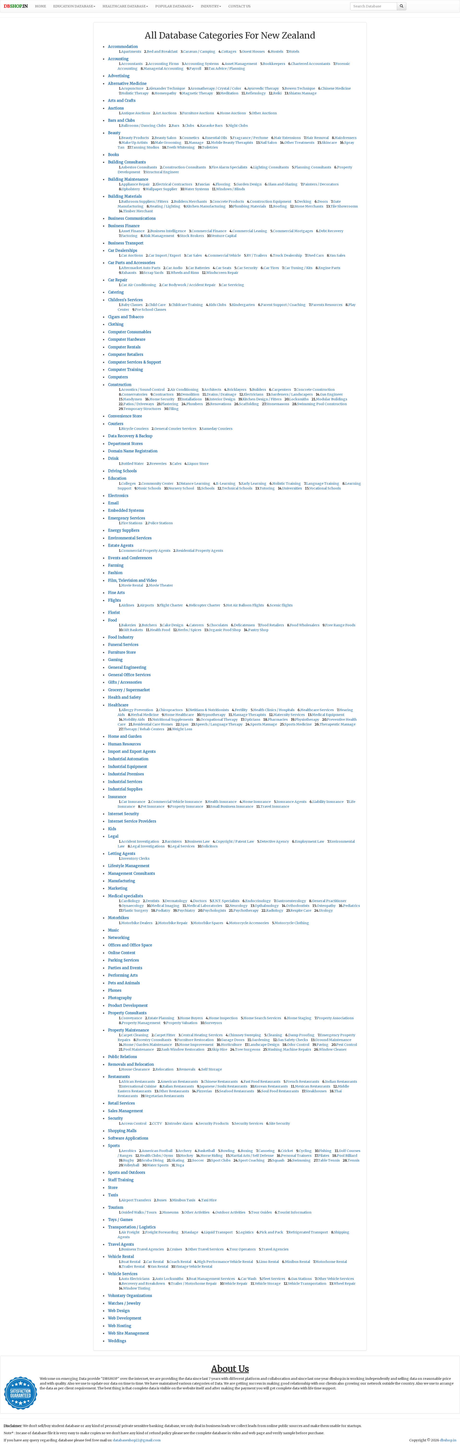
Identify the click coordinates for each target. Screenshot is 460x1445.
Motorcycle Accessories (249, 923)
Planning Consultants (312, 167)
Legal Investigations (148, 846)
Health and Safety (124, 697)
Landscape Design (263, 1044)
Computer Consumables (129, 332)
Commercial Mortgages (293, 231)
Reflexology (256, 93)
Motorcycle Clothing (292, 923)
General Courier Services (175, 428)
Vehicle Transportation (307, 1283)
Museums (170, 1212)
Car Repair (117, 280)
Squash (278, 1160)
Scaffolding (249, 404)
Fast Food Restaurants (262, 1081)
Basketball (206, 1151)
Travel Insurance (274, 806)
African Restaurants (138, 1081)
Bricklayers (236, 389)
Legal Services (182, 846)
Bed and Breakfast (162, 51)
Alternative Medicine (127, 83)
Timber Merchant (138, 211)
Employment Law (309, 841)
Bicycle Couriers (135, 428)
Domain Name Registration (132, 451)
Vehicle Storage (268, 1283)
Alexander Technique (167, 88)
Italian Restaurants (178, 1086)
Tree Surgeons (247, 1049)
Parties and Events (125, 968)
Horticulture (231, 1044)
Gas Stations (301, 1279)
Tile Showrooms (344, 206)
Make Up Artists (134, 142)
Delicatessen (244, 625)
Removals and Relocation (131, 1064)
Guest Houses (253, 51)
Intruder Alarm (180, 1123)
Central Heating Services (202, 1035)
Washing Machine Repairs (289, 1049)
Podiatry (163, 910)
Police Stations (160, 523)
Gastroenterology (291, 901)
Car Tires (271, 268)
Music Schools (149, 488)
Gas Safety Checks (292, 1040)
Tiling (174, 409)
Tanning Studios (145, 147)
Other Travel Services (206, 1249)
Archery (185, 1151)
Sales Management (125, 1111)
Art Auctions (166, 113)
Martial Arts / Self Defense (252, 1155)
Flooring (223, 184)
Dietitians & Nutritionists (208, 710)
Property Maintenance (128, 1030)
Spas (184, 724)
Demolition (190, 394)
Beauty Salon (165, 138)
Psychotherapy (246, 910)
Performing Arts (123, 975)
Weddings (117, 1341)
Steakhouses (316, 1091)
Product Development (128, 1005)
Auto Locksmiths (169, 1279)
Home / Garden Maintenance (147, 1044)
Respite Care (300, 910)
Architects (212, 389)
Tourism (115, 1207)
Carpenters (281, 389)
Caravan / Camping (199, 51)
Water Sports (157, 1165)
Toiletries (210, 147)
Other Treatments (299, 142)
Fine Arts (116, 592)
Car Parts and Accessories (131, 262)
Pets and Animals (124, 983)
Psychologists (214, 910)
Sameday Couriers (217, 428)
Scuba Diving (153, 1160)
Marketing (117, 888)
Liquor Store (197, 463)
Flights (114, 600)
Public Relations (122, 1056)
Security (115, 1118)
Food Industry (120, 637)
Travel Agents (121, 1244)
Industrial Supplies (125, 789)
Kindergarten (243, 305)
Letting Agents (121, 853)
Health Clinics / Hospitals (273, 710)
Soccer (198, 1160)
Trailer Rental (133, 1266)
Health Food (160, 630)
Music (113, 930)
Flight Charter (171, 605)
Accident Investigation (140, 841)
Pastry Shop (258, 630)
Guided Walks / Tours (138, 1212)
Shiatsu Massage (302, 93)
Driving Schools (122, 471)
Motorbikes (118, 917)
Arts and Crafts (122, 100)
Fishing (325, 1151)
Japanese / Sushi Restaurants (223, 1086)
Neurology (238, 906)
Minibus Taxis (183, 1200)
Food (112, 620)
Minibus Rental (297, 1262)
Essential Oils (216, 138)
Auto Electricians (135, 1279)
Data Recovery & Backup (130, 436)
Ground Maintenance (333, 1040)
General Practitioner (329, 901)
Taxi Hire (209, 1200)
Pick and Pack (271, 1232)
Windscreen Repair (222, 273)
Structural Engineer (162, 172)
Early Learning (253, 483)
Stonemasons (277, 404)
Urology (326, 910)
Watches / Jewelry (124, 1303)
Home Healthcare (179, 715)
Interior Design (222, 399)
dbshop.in (448, 1440)
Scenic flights (281, 605)
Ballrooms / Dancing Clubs (143, 125)
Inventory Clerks (135, 858)
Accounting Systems (201, 64)
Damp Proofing (301, 1035)
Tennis (353, 1160)
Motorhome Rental (331, 1262)
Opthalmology (267, 906)
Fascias (204, 184)
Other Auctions (264, 113)
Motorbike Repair (173, 923)
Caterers (196, 625)
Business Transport (126, 243)
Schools (207, 488)
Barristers (173, 841)
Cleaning (274, 1035)
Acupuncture (132, 88)
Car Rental (155, 1262)
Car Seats (223, 268)
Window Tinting (136, 1288)
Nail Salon (268, 142)
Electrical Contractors (173, 184)
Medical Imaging (165, 906)
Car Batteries (199, 268)
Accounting (118, 59)
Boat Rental (130, 1262)
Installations (191, 399)
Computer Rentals (124, 347)
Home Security (162, 399)
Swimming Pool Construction (322, 404)
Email (113, 503)
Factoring (129, 236)
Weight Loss (182, 729)
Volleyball (131, 1165)
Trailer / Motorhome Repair (194, 1283)
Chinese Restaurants (220, 1081)
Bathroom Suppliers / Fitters (144, 201)
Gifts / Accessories (125, 682)
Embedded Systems (126, 510)
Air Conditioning (184, 389)
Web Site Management (128, 1333)
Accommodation (123, 46)
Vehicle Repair (235, 1283)
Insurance (117, 796)
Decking (304, 201)
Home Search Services (262, 1018)
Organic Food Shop (224, 630)
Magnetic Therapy (197, 93)
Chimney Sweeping (245, 1035)
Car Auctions (132, 255)
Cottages (228, 51)
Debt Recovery (331, 231)
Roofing (280, 206)
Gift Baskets (133, 630)
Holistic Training (286, 483)
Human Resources (124, 744)
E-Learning (226, 483)
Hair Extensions (287, 138)
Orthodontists (297, 906)
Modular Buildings (331, 399)
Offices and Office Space (130, 945)
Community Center (157, 483)
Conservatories (134, 394)
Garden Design (249, 184)
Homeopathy (165, 93)
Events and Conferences (130, 558)
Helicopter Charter (204, 605)
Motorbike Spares (208, 923)
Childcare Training (187, 305)
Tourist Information (294, 1212)
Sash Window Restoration (182, 1049)
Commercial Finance (208, 231)
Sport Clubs (220, 1160)
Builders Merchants (190, 201)
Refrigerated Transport (308, 1232)
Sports (114, 1145)
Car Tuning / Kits (298, 268)
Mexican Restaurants (312, 1086)
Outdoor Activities (230, 1212)
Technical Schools (237, 488)
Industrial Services (125, 781)
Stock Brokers (192, 236)
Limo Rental (269, 1262)
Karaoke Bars (211, 125)
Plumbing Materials (249, 206)
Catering (116, 292)
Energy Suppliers (123, 530)
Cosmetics (190, 138)
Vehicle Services (123, 1274)
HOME (40, 6)
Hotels (293, 51)
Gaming (115, 659)
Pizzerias (204, 1091)
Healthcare (118, 705)
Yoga (180, 1165)
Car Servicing (232, 285)
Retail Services (121, 1103)
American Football (157, 1151)
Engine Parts (329, 268)
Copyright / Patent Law (235, 841)
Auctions (116, 108)
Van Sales (337, 255)
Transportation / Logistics (132, 1227)
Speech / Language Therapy (219, 724)
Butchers (149, 625)
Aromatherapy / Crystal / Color (215, 88)
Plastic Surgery (135, 910)
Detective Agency (274, 841)
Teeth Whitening (181, 147)
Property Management (141, 1023)
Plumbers (194, 404)
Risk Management (159, 236)
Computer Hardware (126, 339)
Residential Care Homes (153, 724)
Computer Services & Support (134, 362)
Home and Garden (125, 736)
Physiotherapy (307, 719)
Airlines (127, 605)
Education (117, 478)
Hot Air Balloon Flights (245, 605)
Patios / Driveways (138, 404)
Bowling (228, 1151)
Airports (147, 605)
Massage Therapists (249, 715)
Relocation (164, 1069)
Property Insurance (186, 806)
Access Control (133, 1123)
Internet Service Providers (132, 821)
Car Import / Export (165, 255)
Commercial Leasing (249, 231)
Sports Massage (263, 724)
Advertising (119, 76)
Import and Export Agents (132, 751)
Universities (292, 488)
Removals (187, 1069)
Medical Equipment (328, 715)
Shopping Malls (122, 1130)
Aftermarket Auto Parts (140, 268)
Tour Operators (243, 1249)
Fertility (241, 710)
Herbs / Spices (189, 630)
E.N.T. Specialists (225, 901)
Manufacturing (121, 881)
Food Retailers (272, 625)
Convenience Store (125, 416)
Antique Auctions (135, 113)
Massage (196, 142)
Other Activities (196, 1212)
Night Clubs (238, 125)
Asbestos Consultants (139, 167)
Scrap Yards (153, 273)
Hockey (186, 1155)
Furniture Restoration (195, 1040)
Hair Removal (317, 138)
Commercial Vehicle (224, 255)
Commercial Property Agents (145, 550)
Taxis (113, 1195)
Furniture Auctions (198, 113)
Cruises (176, 1249)
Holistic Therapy (135, 93)
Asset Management (241, 64)
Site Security (279, 1123)
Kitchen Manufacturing (206, 206)
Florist (114, 612)
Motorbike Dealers (136, 923)
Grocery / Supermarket (129, 690)
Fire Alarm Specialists (229, 167)
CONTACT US (239, 6)
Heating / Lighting (165, 206)
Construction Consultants (184, 167)
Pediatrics (351, 906)
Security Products (214, 1123)
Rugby (128, 1160)
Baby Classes (132, 305)
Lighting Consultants (271, 167)
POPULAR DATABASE (173, 6)
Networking (119, 937)
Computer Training (125, 369)
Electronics (118, 495)
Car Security (247, 268)
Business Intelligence (168, 231)
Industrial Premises (126, 774)
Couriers (115, 423)
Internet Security (123, 814)
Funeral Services (123, 644)
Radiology (274, 910)
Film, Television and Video (132, 580)
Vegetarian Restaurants (164, 1096)
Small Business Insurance (231, 806)
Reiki (277, 93)
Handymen (132, 399)
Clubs (189, 125)
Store (113, 1187)
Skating (177, 1160)
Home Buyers (191, 1018)
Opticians (252, 719)
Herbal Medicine (145, 715)
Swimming (301, 1160)
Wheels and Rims (185, 273)
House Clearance (135, 1069)
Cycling (305, 1151)
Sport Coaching (251, 1160)
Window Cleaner (333, 1049)
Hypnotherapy (213, 715)
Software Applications (128, 1138)
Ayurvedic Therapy (263, 88)
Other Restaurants (174, 1091)
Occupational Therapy (219, 719)
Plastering (169, 404)
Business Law (198, 841)
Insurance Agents (291, 802)
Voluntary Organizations (130, 1295)
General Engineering (127, 667)
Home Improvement (196, 1044)
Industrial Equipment (127, 766)
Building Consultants (127, 162)
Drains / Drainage (221, 394)
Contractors (163, 394)
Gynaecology (132, 906)
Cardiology (130, 901)
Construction (119, 384)
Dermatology (176, 901)
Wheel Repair (345, 1283)
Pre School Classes (150, 309)
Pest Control (346, 1044)
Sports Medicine (298, 724)
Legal (113, 836)
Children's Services (125, 300)
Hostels (277, 51)
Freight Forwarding (161, 1232)
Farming (116, 565)
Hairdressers (345, 138)
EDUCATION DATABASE (73, 6)
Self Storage (211, 1069)
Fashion (115, 572)
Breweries (158, 463)
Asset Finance (132, 231)
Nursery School (181, 488)
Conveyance (131, 1018)
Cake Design (172, 625)
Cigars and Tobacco (126, 317)
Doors (322, 201)
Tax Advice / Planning (226, 68)
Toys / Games (120, 1219)
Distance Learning (194, 483)
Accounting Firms (163, 64)
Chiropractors (171, 710)
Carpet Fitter (164, 1035)
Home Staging (299, 1018)
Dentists (152, 901)
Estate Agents (120, 545)
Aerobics (128, 1151)
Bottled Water (132, 463)
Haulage (191, 1232)
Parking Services (123, 960)
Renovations (220, 404)
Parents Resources (326, 305)
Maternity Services (289, 715)
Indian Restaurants (341, 1081)
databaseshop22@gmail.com (137, 1440)
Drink (113, 458)
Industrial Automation (128, 759)
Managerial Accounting (164, 68)
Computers (118, 377)
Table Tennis (329, 1160)
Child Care (157, 305)
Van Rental (159, 1266)
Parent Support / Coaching (283, 305)
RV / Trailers (257, 255)
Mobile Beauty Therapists (232, 142)
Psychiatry (186, 910)
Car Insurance (133, 802)
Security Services (248, 1123)
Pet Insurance (152, 806)
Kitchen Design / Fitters (262, 399)
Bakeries (128, 625)
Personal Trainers (296, 1155)
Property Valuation (181, 1023)
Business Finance (124, 226)
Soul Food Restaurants (280, 1091)
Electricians (253, 394)
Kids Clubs (217, 305)
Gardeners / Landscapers (291, 394)
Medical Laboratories (204, 906)
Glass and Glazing (283, 184)
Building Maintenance (128, 179)
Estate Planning (161, 1018)
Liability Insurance (328, 802)
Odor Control (298, 1044)
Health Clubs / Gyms (156, 1155)
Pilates (323, 1155)
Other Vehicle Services (335, 1279)
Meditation (229, 93)
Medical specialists (125, 896)
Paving (322, 1044)
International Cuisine (138, 1086)
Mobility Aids (134, 719)
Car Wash (248, 1279)
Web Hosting (119, 1326)
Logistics (245, 1232)
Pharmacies (278, 719)
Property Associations (335, 1018)
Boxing (247, 1151)
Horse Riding (212, 1155)
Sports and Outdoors (126, 1172)
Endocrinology (258, 901)
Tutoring (267, 488)
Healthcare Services (317, 710)
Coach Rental (180, 1262)
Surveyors (213, 1023)
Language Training (322, 483)
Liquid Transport (218, 1232)
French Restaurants (302, 1081)
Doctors (200, 901)
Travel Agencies (274, 1249)
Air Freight (130, 1232)
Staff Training (121, 1180)
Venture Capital (223, 236)
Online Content (121, 952)
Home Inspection (223, 1018)
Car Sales (194, 255)
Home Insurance (256, 802)
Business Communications (132, 218)
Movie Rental (132, 585)
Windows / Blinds (230, 189)
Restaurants (119, 1076)
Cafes (176, 463)
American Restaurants (179, 1081)
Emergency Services (126, 518)
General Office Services (129, 675)
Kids (112, 829)
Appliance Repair (135, 184)
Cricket (287, 1151)
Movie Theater (161, 585)
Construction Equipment (270, 201)
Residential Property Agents (199, 550)
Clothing (116, 324)
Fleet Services (273, 1279)
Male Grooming (168, 142)
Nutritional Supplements (172, 719)
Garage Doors (232, 1040)
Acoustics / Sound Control (143, 389)
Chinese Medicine (336, 88)
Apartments (131, 51)
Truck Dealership (287, 255)
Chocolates (218, 625)
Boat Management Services (212, 1279)
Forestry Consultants (153, 1040)
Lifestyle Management (129, 866)
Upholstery (131, 189)
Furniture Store (122, 652)
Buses (162, 1200)
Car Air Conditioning (138, 285)
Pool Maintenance (138, 1049)
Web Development (124, 1318)
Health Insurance (221, 802)
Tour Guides (261, 1212)
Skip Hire (219, 1049)
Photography (120, 998)
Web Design (119, 1310)
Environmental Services (130, 538)
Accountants (132, 64)
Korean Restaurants (271, 1086)
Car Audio (174, 268)
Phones (114, 990)
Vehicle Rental (121, 1256)
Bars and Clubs (121, 120)
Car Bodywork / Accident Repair (189, 285)
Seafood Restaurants (236, 1091)
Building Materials (125, 196)
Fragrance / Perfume (250, 138)
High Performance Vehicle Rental (225, 1262)
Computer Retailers (125, 354)
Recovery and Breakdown (143, 1283)
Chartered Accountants (310, 64)
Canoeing (266, 1151)
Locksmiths (299, 399)
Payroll (195, 68)
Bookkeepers (274, 64)
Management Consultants (131, 873)
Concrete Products (228, 201)
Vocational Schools (325, 488)
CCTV (157, 1123)
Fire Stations (131, 523)
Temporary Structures (142, 409)
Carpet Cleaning (135, 1035)
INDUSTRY (210, 6)
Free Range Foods (340, 625)
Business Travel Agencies (142, 1249)
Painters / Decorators (321, 184)
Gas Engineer (331, 394)
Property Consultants (127, 1013)
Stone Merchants (308, 206)
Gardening (261, 1040)
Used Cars (315, 255)
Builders (259, 389)
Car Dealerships (122, 250)
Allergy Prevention (137, 710)
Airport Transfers (136, 1200)
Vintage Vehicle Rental (193, 1266)
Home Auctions (233, 113)
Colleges (128, 483)
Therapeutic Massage (338, 724)
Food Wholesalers (304, 625)
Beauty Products (135, 138)
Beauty (114, 133)
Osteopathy (326, 906)
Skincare (329, 142)
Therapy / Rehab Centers (143, 729)
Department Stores (125, 443)
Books (113, 154)
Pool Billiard (347, 1155)
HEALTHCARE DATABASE (124, 6)
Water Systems (196, 189)
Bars (175, 125)
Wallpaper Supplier (161, 189)
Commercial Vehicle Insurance (176, 802)
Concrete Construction (315, 389)
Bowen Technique (300, 88)
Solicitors (210, 846)
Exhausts (128, 273)
